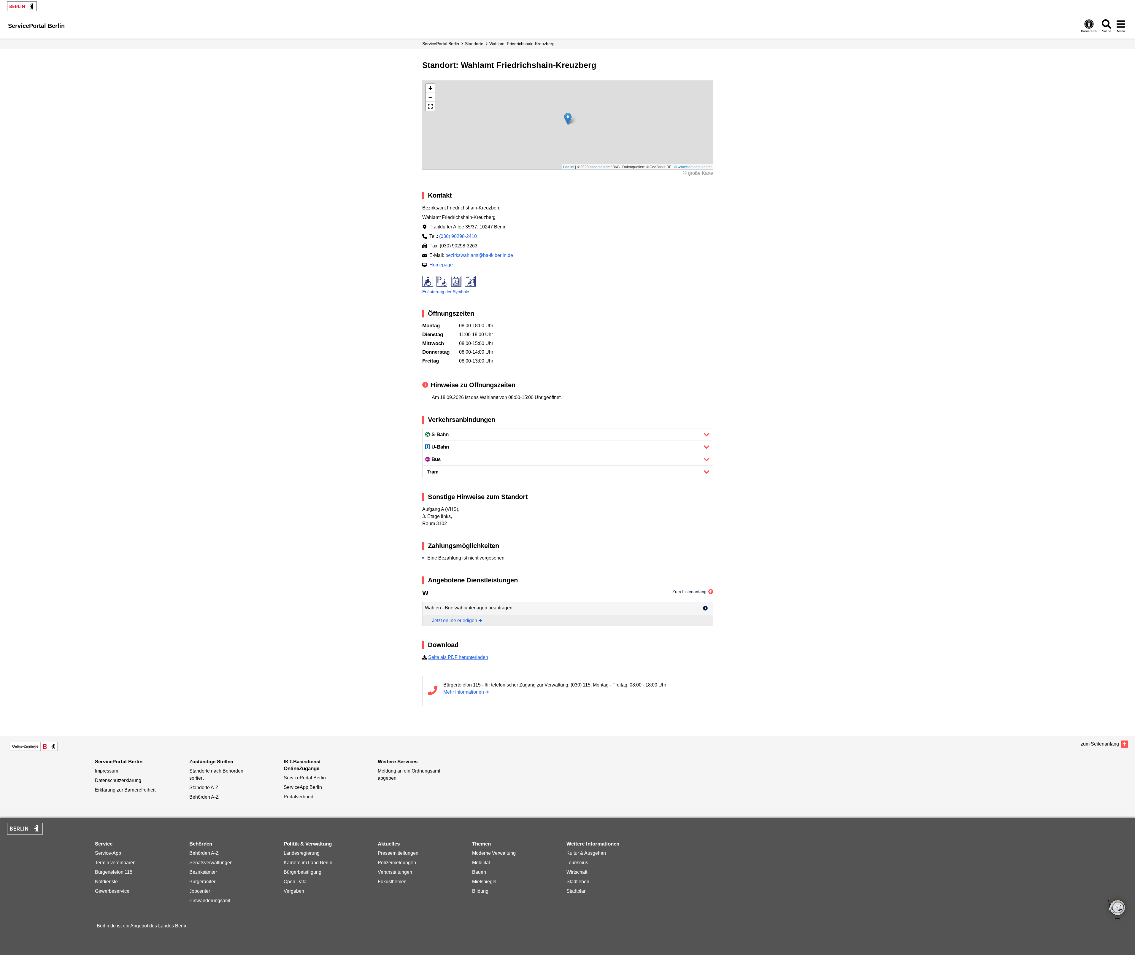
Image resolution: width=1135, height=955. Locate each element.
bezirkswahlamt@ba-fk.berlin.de (479, 255)
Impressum (106, 770)
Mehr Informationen (463, 692)
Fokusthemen (392, 881)
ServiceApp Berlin (303, 787)
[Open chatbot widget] (1117, 909)
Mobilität (481, 862)
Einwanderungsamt (209, 900)
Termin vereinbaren (115, 862)
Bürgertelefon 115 (113, 872)
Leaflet (568, 166)
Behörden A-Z (204, 797)
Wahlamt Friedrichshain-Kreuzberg (522, 43)
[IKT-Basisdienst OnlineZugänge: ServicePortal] (34, 746)
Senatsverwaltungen (211, 862)
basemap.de (600, 166)
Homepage (441, 264)
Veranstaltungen (395, 872)
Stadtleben (577, 881)
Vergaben (294, 891)
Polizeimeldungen (397, 862)
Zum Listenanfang (689, 591)
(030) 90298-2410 (458, 236)
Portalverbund (298, 796)
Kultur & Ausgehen (586, 853)
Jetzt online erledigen (454, 620)
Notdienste (106, 881)
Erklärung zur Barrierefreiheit (125, 789)
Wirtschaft (576, 872)
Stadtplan (576, 891)
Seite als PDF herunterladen (458, 657)
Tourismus (577, 862)
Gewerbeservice (112, 891)
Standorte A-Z (203, 787)
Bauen (479, 872)
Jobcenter (199, 891)
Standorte (474, 43)
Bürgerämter (202, 881)
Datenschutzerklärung (118, 780)
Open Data (295, 881)
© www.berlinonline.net (693, 166)
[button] (568, 119)
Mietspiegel (484, 881)
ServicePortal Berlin (440, 43)
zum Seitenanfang (1100, 743)
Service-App (108, 853)
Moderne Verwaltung (494, 853)
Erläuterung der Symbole (445, 291)
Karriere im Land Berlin (308, 862)
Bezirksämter (203, 872)
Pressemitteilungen (398, 853)
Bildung (480, 891)
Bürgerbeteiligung (302, 872)
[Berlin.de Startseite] (22, 6)
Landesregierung (302, 853)
